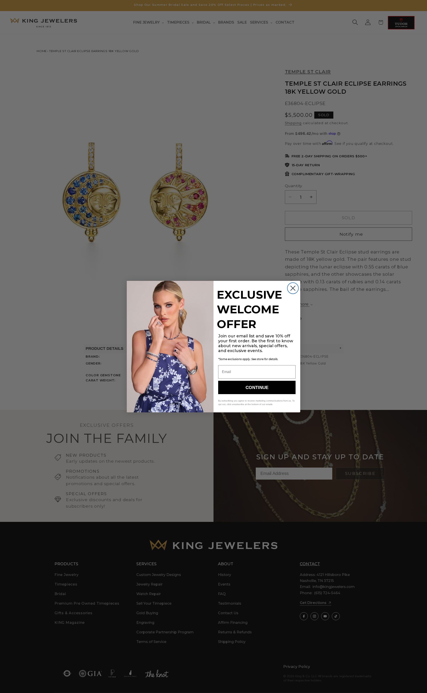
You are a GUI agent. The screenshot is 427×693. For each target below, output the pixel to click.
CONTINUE (257, 387)
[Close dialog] (292, 288)
